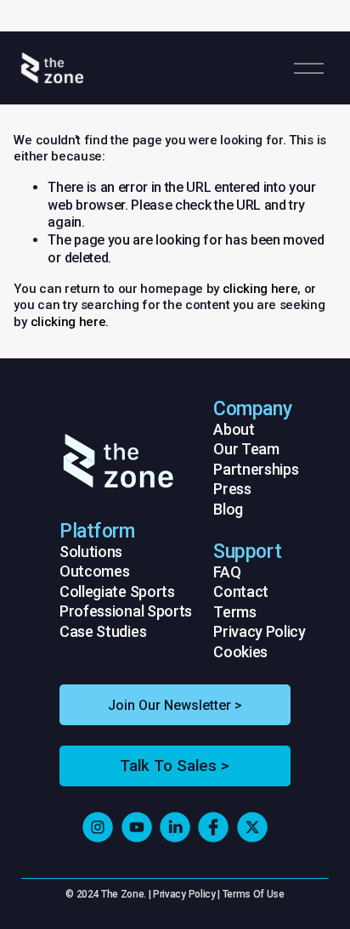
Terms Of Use (254, 894)
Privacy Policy (184, 894)
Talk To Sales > (174, 766)
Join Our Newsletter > (175, 705)
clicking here (260, 288)
